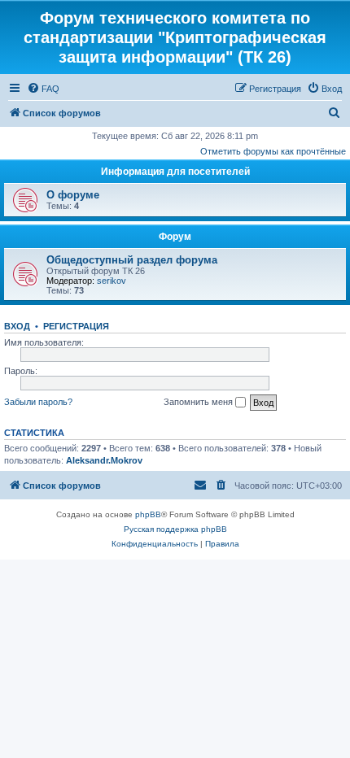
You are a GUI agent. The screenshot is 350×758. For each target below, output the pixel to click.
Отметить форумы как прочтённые (273, 151)
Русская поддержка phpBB (175, 529)
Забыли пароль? (38, 402)
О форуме (72, 195)
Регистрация (76, 326)
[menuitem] (43, 88)
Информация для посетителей (175, 171)
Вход (17, 326)
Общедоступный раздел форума (131, 260)
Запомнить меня (199, 402)
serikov (111, 280)
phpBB (148, 514)
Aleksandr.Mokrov (104, 460)
